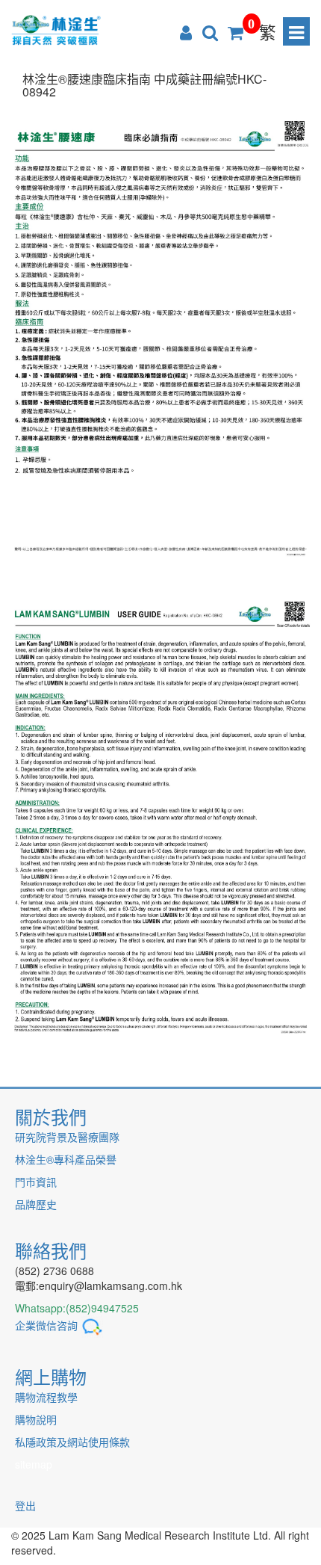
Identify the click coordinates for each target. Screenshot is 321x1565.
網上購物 (51, 1376)
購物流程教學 (46, 1396)
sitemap (33, 1464)
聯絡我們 (51, 1250)
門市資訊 (36, 1181)
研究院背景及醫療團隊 (67, 1136)
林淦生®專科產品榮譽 (65, 1159)
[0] (235, 31)
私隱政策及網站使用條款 (72, 1441)
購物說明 (36, 1419)
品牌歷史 (36, 1204)
